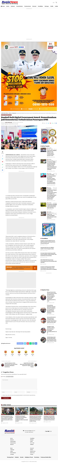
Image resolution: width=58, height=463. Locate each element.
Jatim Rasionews (8, 122)
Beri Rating (4, 376)
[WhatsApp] (51, 431)
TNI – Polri (36, 414)
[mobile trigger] (56, 2)
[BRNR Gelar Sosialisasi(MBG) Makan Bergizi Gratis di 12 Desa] (43, 214)
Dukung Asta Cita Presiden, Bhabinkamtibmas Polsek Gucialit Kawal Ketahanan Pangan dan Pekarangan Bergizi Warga (36, 419)
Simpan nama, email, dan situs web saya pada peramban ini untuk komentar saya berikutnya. (19, 395)
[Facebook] (45, 431)
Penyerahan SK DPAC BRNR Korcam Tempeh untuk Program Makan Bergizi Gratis (51, 153)
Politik (49, 187)
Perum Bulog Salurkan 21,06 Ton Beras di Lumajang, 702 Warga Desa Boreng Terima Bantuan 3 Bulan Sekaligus (51, 309)
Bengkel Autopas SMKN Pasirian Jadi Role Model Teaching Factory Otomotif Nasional (48, 242)
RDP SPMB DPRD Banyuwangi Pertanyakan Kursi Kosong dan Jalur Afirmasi (49, 261)
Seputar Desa (50, 160)
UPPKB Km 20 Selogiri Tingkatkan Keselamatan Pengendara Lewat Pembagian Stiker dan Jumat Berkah (21, 419)
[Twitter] (46, 431)
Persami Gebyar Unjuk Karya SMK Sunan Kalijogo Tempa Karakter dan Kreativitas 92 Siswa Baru (49, 254)
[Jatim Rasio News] (9, 2)
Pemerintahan (51, 414)
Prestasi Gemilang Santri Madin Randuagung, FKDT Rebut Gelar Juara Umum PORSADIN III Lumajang (49, 268)
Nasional (49, 159)
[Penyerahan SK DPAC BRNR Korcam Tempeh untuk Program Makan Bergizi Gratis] (43, 150)
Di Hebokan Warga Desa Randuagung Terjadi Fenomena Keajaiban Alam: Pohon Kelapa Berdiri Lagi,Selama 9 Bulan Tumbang (52, 165)
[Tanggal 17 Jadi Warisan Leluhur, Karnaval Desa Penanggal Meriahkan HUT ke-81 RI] (43, 330)
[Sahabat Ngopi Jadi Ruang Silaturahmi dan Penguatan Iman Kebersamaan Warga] (43, 340)
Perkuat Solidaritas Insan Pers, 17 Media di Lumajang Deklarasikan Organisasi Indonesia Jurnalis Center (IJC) (7, 419)
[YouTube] (48, 431)
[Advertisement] (21, 182)
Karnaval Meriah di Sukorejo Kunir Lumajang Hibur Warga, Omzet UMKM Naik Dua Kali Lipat (51, 320)
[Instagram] (49, 431)
